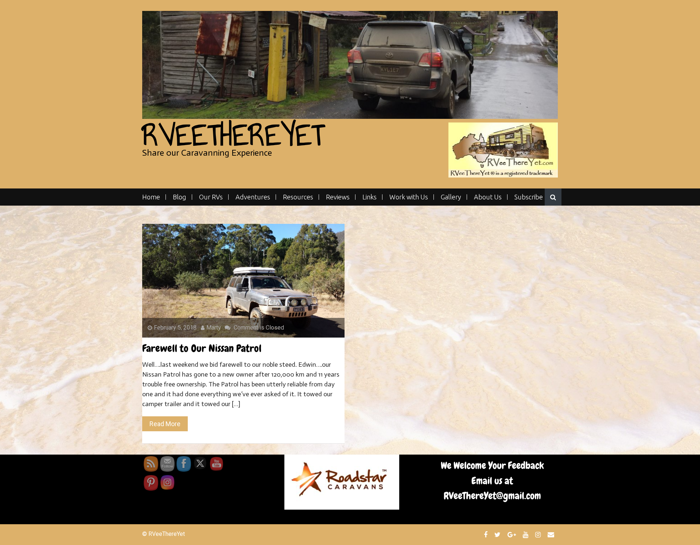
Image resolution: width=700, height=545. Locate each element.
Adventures (253, 197)
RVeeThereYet (233, 135)
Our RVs (211, 197)
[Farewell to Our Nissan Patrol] (243, 281)
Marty (213, 327)
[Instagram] (538, 534)
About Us (488, 197)
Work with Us (408, 197)
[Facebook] (486, 534)
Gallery (451, 197)
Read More (164, 424)
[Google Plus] (513, 534)
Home (151, 197)
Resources (298, 197)
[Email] (552, 534)
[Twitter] (498, 534)
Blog (179, 197)
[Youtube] (526, 534)
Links (369, 197)
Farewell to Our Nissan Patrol (201, 348)
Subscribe (528, 197)
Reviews (338, 197)
